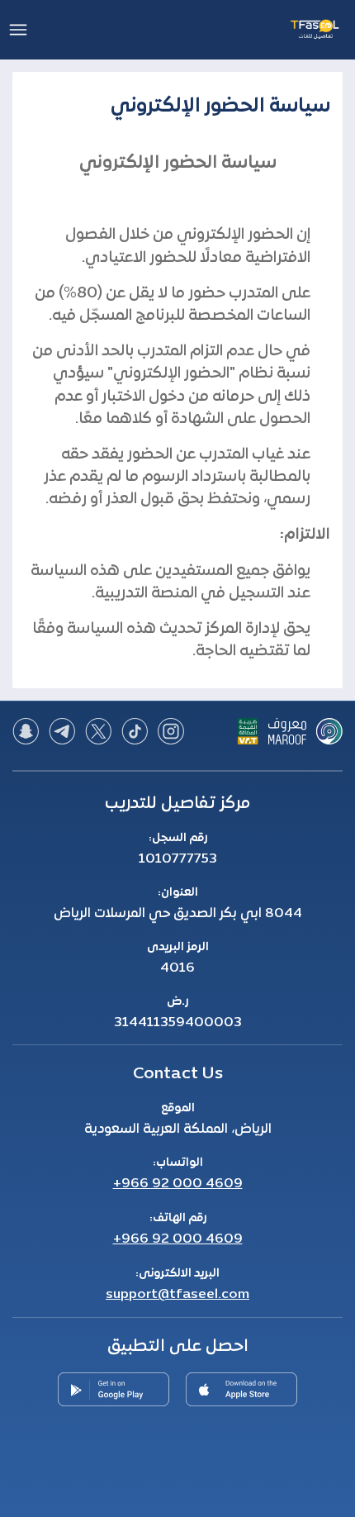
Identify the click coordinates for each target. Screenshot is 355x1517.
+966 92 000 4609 (178, 1184)
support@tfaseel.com (177, 1294)
